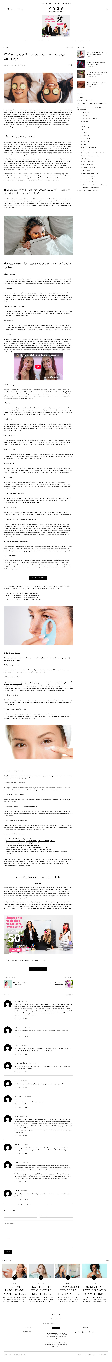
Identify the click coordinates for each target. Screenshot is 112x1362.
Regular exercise (9, 682)
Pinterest (19, 9)
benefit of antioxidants (15, 392)
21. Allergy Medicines (86, 170)
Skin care (51, 41)
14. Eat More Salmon (86, 150)
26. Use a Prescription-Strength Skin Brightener (94, 184)
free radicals (28, 454)
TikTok (22, 9)
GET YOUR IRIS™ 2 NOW (38, 577)
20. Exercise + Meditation (88, 167)
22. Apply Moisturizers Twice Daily (90, 173)
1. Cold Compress (85, 112)
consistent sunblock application (28, 153)
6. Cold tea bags (85, 127)
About (79, 1355)
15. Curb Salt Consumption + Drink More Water (93, 153)
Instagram (8, 9)
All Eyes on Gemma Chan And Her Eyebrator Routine (22, 845)
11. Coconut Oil (85, 141)
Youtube (12, 9)
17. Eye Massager (85, 158)
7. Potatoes (84, 130)
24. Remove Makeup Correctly (89, 179)
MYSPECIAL (67, 3)
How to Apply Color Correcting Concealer (19, 839)
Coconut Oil (10, 463)
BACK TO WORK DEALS (38, 969)
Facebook (5, 9)
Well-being (62, 41)
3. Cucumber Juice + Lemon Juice (90, 118)
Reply (26, 1018)
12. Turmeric (84, 144)
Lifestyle (25, 41)
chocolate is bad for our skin (30, 502)
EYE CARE (6, 47)
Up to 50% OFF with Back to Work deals (88, 190)
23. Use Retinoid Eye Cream (88, 176)
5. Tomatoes (84, 124)
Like (15, 1018)
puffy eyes (29, 534)
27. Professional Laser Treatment (90, 187)
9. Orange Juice (85, 135)
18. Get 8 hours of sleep (87, 161)
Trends (73, 41)
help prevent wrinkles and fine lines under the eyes (48, 470)
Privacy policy (90, 1355)
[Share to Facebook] (69, 65)
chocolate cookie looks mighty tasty (58, 112)
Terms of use (104, 1355)
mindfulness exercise (32, 688)
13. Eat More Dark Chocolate (88, 147)
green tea (61, 390)
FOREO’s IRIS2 (25, 562)
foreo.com (67, 908)
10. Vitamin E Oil (85, 138)
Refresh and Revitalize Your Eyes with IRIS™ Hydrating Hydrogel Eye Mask (28, 849)
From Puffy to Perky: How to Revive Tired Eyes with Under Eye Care (27, 847)
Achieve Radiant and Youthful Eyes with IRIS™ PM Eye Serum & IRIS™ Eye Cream (30, 841)
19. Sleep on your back (87, 164)
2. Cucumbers (84, 115)
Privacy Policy (55, 1344)
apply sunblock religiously (18, 116)
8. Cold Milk (84, 132)
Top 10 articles (85, 41)
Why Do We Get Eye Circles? (85, 100)
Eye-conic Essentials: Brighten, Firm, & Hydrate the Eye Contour (26, 843)
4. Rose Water (84, 121)
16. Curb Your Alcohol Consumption (90, 156)
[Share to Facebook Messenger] (72, 65)
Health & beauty (38, 41)
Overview (80, 97)
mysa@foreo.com (28, 1331)
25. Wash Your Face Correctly (89, 182)
